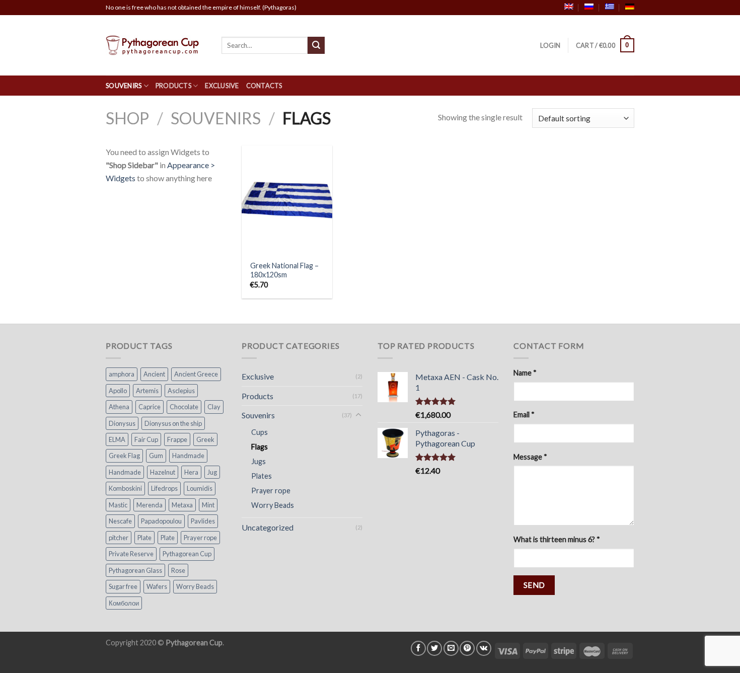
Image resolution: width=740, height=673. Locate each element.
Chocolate (184, 407)
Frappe (177, 439)
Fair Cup (146, 439)
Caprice (149, 407)
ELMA (117, 439)
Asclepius (181, 391)
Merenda (149, 505)
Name (525, 372)
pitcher (118, 538)
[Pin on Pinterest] (467, 648)
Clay (213, 407)
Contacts (264, 86)
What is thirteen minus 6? (556, 539)
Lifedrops (164, 488)
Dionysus (122, 423)
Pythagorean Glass (135, 570)
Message (530, 457)
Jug (212, 472)
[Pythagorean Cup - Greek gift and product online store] (156, 45)
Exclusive (222, 86)
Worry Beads (195, 586)
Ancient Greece (196, 374)
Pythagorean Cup (187, 554)
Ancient (154, 374)
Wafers (156, 586)
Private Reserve (131, 554)
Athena (119, 407)
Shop (127, 118)
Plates (261, 476)
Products (173, 86)
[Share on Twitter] (434, 648)
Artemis (147, 391)
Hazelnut (162, 472)
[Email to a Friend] (451, 648)
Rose (178, 570)
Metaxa (182, 505)
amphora (121, 374)
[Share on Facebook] (418, 648)
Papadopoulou (161, 521)
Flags (259, 446)
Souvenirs (123, 86)
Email (524, 414)
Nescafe (120, 521)
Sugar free (123, 586)
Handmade (188, 456)
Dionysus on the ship (173, 423)
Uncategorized (267, 527)
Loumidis (199, 488)
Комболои (124, 603)
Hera (191, 472)
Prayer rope (200, 538)
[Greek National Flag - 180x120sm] (287, 199)
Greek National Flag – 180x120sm (284, 270)
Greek (205, 439)
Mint (208, 505)
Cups (259, 432)
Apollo (118, 391)
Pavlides (203, 521)
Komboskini (125, 488)
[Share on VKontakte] (483, 648)
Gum (156, 456)
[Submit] (316, 45)
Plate (144, 538)
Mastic (118, 505)
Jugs (258, 461)
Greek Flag (124, 456)
